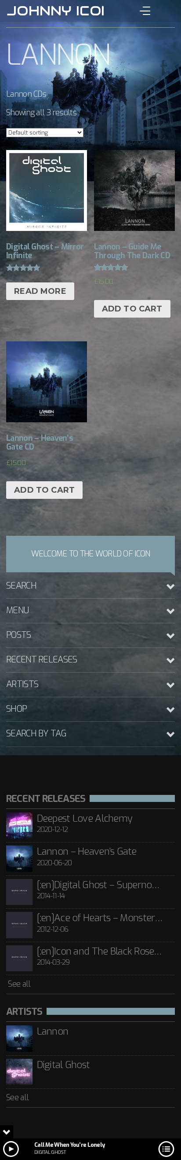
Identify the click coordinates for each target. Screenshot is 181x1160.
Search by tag (36, 733)
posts (18, 635)
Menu (17, 610)
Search (21, 586)
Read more (40, 291)
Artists (22, 684)
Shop (16, 709)
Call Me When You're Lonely (69, 1145)
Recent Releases (41, 660)
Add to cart (132, 309)
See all (18, 984)
